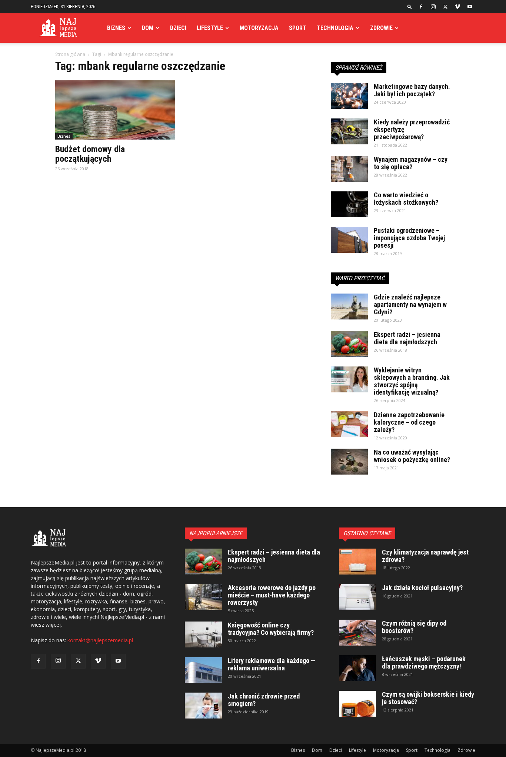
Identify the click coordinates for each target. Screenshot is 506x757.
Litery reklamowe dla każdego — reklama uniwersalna (271, 664)
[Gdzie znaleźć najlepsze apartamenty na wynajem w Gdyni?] (349, 306)
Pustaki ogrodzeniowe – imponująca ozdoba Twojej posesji (409, 238)
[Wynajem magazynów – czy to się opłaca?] (349, 169)
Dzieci (178, 27)
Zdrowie (381, 27)
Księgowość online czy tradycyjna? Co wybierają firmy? (271, 628)
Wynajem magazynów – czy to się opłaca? (410, 163)
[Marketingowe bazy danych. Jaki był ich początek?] (349, 96)
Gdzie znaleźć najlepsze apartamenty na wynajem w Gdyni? (410, 304)
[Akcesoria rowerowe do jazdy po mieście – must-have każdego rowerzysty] (203, 597)
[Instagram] (433, 6)
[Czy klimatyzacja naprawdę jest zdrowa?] (357, 562)
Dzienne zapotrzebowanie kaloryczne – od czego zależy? (409, 422)
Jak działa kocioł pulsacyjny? (422, 588)
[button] (409, 6)
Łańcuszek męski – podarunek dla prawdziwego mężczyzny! (424, 662)
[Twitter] (445, 6)
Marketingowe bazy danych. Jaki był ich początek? (412, 90)
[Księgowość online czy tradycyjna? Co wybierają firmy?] (203, 634)
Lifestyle (210, 27)
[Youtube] (469, 6)
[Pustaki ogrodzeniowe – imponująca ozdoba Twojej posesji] (349, 240)
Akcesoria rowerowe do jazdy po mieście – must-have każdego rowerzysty (272, 595)
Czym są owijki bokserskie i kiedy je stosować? (428, 698)
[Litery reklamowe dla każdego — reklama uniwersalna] (203, 670)
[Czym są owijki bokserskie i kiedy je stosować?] (357, 704)
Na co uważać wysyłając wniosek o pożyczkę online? (412, 455)
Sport (297, 27)
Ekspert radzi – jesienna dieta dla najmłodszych (407, 338)
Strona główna (70, 54)
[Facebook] (420, 6)
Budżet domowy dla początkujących (90, 154)
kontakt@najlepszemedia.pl (100, 640)
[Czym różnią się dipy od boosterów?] (357, 633)
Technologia (335, 27)
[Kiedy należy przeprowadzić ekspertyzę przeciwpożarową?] (349, 131)
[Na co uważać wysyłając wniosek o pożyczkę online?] (349, 462)
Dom (147, 27)
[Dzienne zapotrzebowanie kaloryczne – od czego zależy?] (349, 424)
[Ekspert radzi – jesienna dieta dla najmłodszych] (349, 344)
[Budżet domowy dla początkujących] (115, 110)
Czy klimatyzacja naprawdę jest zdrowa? (425, 555)
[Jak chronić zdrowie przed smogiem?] (203, 706)
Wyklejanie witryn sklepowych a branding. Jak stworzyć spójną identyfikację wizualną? (412, 381)
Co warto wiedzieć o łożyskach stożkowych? (406, 198)
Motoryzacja (259, 27)
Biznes (116, 27)
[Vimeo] (457, 6)
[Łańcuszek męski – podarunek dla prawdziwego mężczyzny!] (357, 668)
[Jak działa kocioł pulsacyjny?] (357, 597)
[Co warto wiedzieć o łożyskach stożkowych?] (349, 204)
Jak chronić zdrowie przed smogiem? (264, 699)
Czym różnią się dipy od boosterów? (414, 626)
